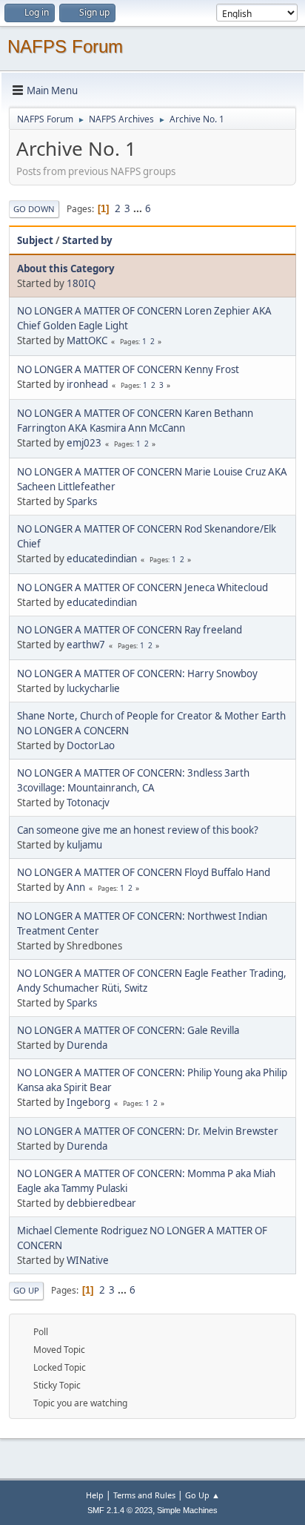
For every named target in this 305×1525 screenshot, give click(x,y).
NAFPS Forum (65, 46)
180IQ (81, 283)
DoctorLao (91, 745)
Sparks (82, 501)
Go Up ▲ (202, 1495)
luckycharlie (93, 688)
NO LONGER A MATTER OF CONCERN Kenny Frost (128, 369)
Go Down (34, 208)
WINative (88, 1260)
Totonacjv (88, 802)
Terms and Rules (144, 1495)
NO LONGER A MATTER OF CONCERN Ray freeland (129, 629)
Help (95, 1495)
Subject (35, 240)
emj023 (84, 442)
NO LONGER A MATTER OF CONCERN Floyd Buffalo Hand (143, 872)
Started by (87, 240)
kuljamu (84, 845)
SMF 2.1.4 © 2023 (119, 1510)
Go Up (26, 1290)
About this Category (66, 268)
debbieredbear (101, 1203)
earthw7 (86, 644)
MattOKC (87, 340)
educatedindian (102, 558)
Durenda (87, 1045)
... (138, 208)
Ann (76, 887)
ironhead (87, 384)
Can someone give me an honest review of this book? (137, 830)
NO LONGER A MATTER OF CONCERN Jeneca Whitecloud (142, 587)
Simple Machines (187, 1510)
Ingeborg (88, 1102)
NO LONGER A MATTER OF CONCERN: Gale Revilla (128, 1030)
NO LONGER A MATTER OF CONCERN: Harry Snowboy (137, 673)
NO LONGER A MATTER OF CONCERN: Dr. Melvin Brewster (147, 1131)
